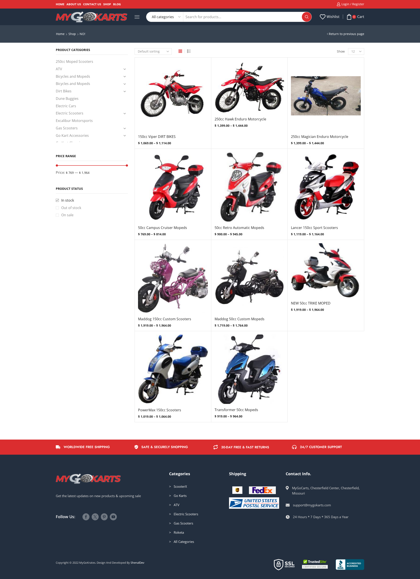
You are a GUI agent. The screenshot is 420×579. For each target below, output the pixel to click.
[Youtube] (113, 516)
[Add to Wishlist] (164, 97)
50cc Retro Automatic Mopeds (239, 227)
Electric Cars (66, 106)
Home (60, 4)
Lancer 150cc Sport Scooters (314, 227)
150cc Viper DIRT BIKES (157, 136)
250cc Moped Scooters (74, 61)
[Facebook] (85, 516)
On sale (67, 215)
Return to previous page (346, 34)
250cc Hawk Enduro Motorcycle (240, 119)
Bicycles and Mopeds (73, 76)
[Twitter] (95, 516)
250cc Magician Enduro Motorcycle (319, 136)
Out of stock (71, 207)
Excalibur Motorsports (74, 120)
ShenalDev (137, 563)
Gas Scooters (67, 128)
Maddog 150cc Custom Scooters (164, 319)
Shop (107, 4)
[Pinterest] (104, 516)
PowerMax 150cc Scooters (159, 410)
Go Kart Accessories (72, 135)
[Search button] (307, 17)
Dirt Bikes (64, 91)
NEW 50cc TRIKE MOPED (311, 303)
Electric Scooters (69, 113)
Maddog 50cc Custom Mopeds (239, 319)
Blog (117, 4)
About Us (73, 4)
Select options (173, 97)
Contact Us (92, 4)
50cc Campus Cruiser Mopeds (162, 227)
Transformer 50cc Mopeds (236, 409)
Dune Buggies (67, 98)
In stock (67, 200)
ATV (59, 69)
